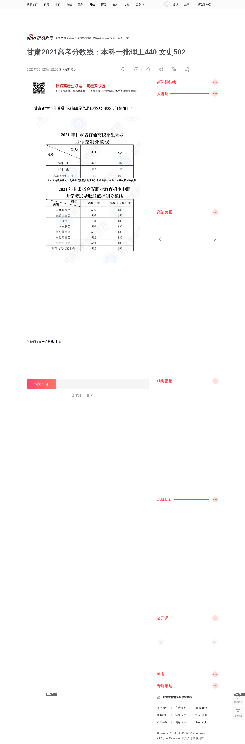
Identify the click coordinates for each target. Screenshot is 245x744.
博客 (103, 4)
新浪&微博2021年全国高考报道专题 (99, 38)
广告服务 (180, 707)
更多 (138, 4)
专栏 (126, 4)
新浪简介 (162, 707)
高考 (72, 38)
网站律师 (180, 722)
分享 (186, 69)
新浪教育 (61, 38)
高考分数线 (46, 341)
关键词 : (32, 341)
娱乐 (80, 4)
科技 (92, 4)
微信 (173, 69)
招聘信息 (180, 714)
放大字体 (135, 69)
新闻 (46, 4)
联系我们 (162, 714)
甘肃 (59, 341)
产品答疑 (162, 722)
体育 (57, 4)
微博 (73, 69)
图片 (115, 4)
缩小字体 (122, 69)
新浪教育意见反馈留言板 (177, 697)
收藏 (148, 69)
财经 (69, 4)
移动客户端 (204, 4)
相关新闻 (41, 384)
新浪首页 (32, 4)
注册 (186, 4)
